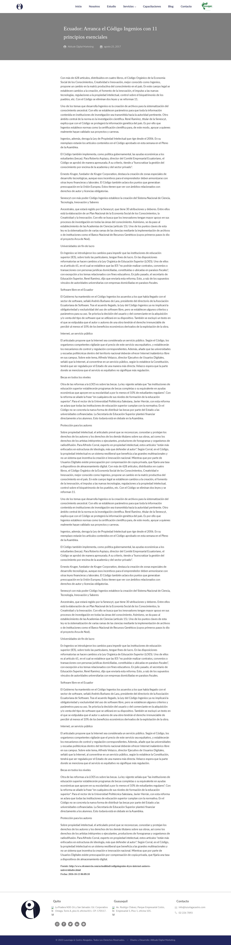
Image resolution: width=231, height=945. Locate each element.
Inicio (78, 6)
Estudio (111, 6)
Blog (170, 6)
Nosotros (94, 6)
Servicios (128, 6)
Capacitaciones (152, 6)
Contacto (186, 6)
